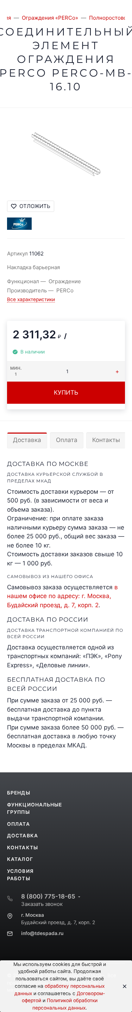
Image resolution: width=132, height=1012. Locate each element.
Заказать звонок (42, 904)
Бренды (18, 793)
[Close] (122, 986)
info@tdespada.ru (42, 933)
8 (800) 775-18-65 (48, 896)
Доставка (27, 439)
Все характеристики (31, 299)
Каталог (20, 859)
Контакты (106, 439)
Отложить (34, 206)
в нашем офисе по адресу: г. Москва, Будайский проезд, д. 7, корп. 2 (62, 596)
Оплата (66, 439)
